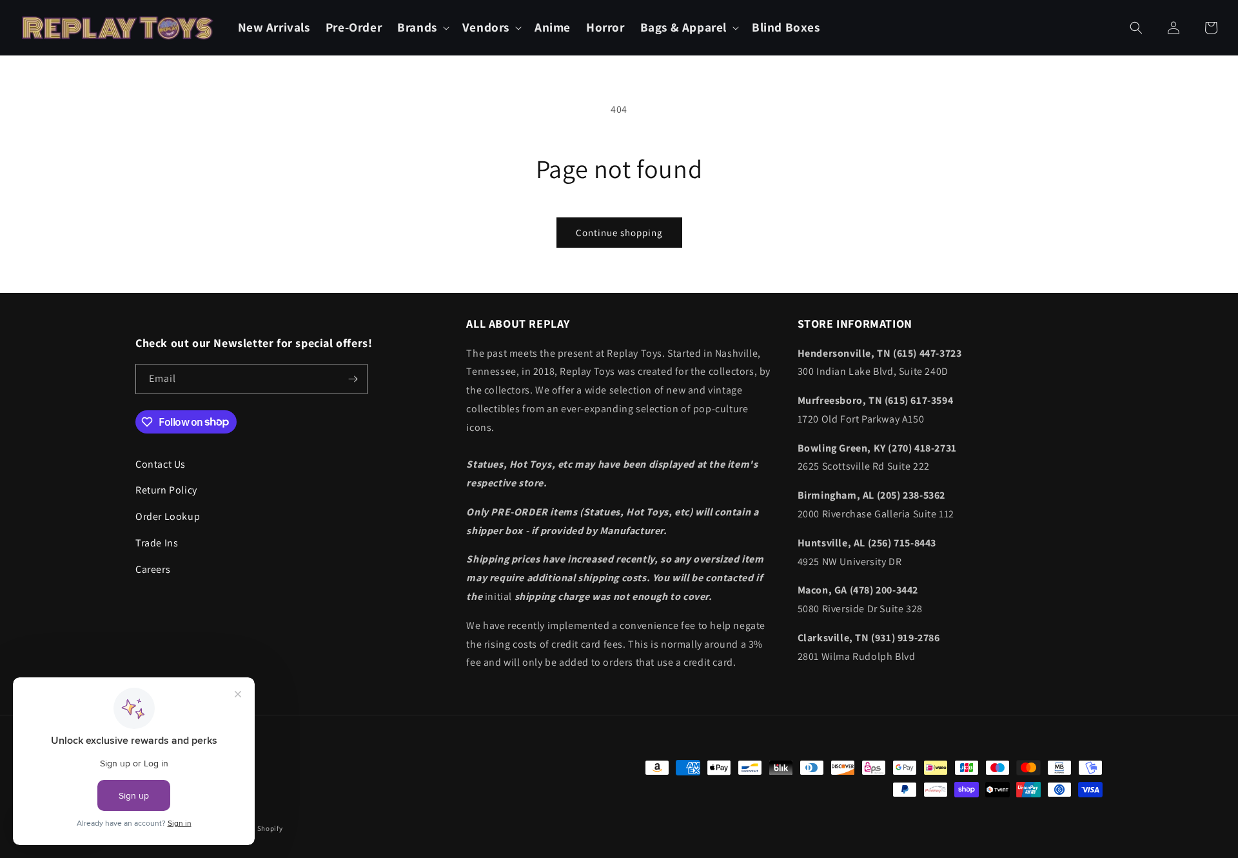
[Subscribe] (353, 379)
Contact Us (160, 464)
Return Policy (166, 490)
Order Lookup (167, 516)
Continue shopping (619, 232)
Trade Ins (156, 543)
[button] (422, 27)
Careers (152, 569)
